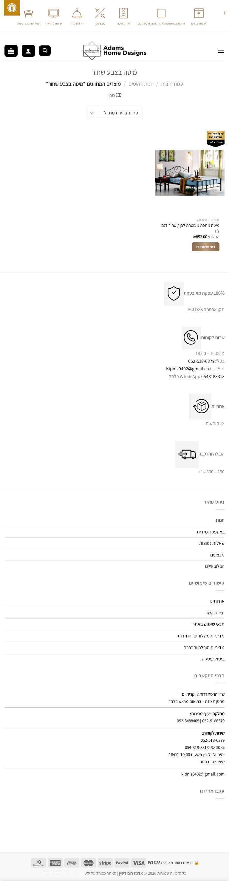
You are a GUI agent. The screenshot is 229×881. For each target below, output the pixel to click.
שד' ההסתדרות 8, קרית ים (203, 694)
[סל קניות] (11, 51)
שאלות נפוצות (212, 543)
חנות (220, 520)
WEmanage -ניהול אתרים (63, 873)
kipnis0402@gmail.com (203, 774)
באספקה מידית (211, 532)
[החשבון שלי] (28, 51)
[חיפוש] (45, 50)
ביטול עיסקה (213, 659)
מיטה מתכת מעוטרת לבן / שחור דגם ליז (190, 228)
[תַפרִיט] (221, 50)
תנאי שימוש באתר (208, 624)
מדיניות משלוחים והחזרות (201, 636)
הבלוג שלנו (215, 566)
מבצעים (217, 555)
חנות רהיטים (141, 83)
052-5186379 (213, 721)
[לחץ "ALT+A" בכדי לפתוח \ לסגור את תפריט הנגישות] (12, 8)
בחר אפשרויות (205, 246)
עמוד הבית (172, 83)
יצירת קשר (215, 613)
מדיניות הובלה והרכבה (204, 647)
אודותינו (217, 601)
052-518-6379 (201, 361)
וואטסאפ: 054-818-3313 (205, 747)
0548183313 (213, 376)
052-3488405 (188, 721)
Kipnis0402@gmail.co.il (189, 368)
